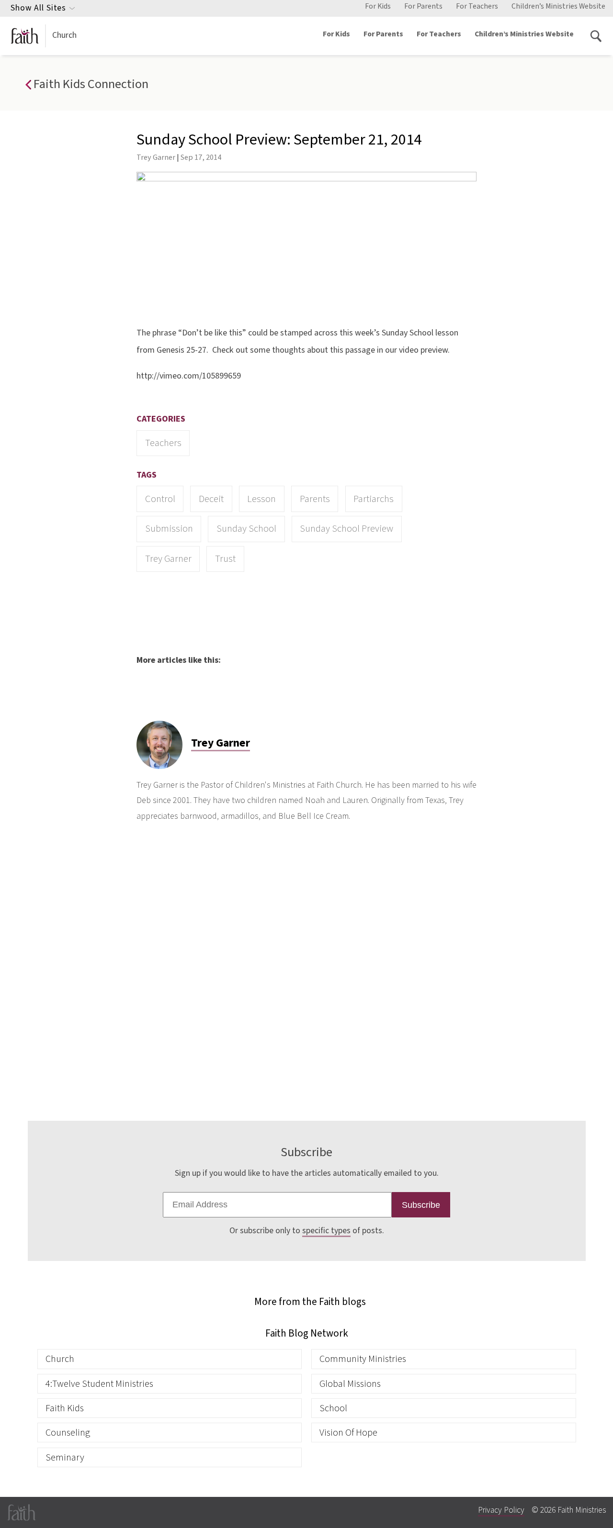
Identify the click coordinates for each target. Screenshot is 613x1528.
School (333, 1408)
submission (169, 528)
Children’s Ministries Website (558, 6)
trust (225, 559)
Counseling (67, 1432)
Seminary (64, 1457)
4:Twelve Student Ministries (99, 1384)
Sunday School (246, 528)
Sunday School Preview (346, 528)
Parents (315, 499)
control (160, 499)
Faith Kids (64, 1408)
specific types (326, 1231)
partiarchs (373, 499)
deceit (211, 499)
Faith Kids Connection (89, 84)
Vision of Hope (348, 1432)
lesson (261, 499)
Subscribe (421, 1205)
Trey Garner (155, 157)
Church (64, 35)
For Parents (423, 6)
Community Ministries (362, 1359)
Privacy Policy (501, 1510)
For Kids (378, 6)
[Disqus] (306, 969)
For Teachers (477, 6)
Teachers (163, 443)
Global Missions (350, 1384)
